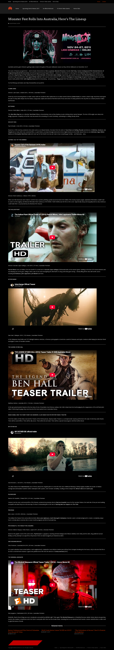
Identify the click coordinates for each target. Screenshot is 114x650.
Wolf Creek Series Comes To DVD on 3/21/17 (56, 630)
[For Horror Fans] (10, 10)
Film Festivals (13, 23)
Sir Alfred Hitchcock (33, 1)
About (98, 1)
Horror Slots (56, 1)
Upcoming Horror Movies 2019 (20, 1)
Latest (18, 23)
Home (9, 1)
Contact (104, 1)
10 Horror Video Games (45, 1)
